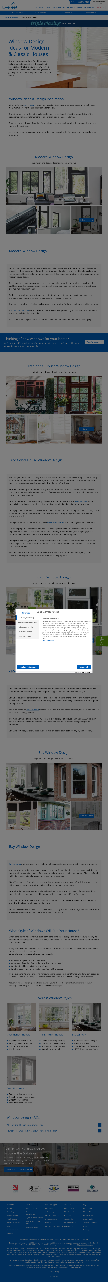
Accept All (84, 667)
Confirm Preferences (28, 667)
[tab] (27, 617)
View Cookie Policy (48, 640)
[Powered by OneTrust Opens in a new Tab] (83, 673)
